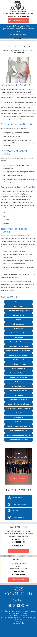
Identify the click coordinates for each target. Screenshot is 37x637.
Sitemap (25, 611)
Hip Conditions (30, 50)
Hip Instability (18, 328)
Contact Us (23, 613)
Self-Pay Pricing (23, 16)
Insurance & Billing (19, 517)
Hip (21, 50)
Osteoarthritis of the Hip (18, 430)
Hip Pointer (18, 422)
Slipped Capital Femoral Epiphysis (18, 408)
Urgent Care (12, 16)
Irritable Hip (18, 413)
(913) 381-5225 (10, 14)
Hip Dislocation (18, 324)
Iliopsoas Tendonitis (18, 368)
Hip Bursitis (18, 382)
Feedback (33, 611)
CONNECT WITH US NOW (18, 34)
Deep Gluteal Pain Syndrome (19, 346)
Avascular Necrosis (18, 386)
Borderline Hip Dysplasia (18, 373)
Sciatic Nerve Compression (18, 355)
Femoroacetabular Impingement (18, 310)
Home (4, 50)
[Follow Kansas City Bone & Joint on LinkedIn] (18, 605)
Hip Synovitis (18, 395)
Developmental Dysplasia (19, 399)
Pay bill (30, 14)
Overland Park (18, 527)
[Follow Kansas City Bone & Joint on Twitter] (14, 605)
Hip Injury (18, 302)
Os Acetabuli (18, 337)
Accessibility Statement (18, 615)
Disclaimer (10, 611)
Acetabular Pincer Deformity (18, 333)
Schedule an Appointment (20, 20)
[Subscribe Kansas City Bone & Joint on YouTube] (26, 605)
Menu (16, 38)
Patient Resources (18, 490)
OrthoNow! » (18, 546)
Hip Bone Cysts (18, 315)
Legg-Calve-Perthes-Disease (18, 404)
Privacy (18, 611)
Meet (18, 455)
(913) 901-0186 (19, 542)
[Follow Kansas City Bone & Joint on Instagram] (22, 605)
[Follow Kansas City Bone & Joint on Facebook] (10, 605)
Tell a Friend (13, 613)
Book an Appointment (18, 551)
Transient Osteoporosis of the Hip (18, 426)
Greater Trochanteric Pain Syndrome (18, 350)
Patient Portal (21, 14)
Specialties (13, 50)
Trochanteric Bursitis (18, 364)
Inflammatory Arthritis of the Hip (18, 435)
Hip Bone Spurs (18, 359)
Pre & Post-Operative (20, 504)
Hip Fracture (18, 306)
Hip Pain (18, 319)
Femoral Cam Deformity (18, 342)
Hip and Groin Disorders (18, 390)
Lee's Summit (18, 559)
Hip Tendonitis (18, 417)
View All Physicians (18, 478)
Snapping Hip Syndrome (18, 377)
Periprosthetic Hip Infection (18, 439)
